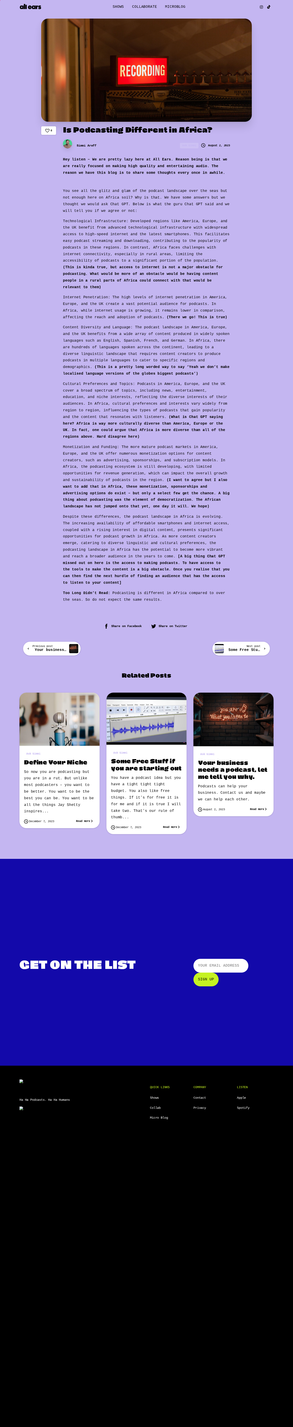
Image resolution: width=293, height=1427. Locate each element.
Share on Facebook (126, 626)
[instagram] (261, 7)
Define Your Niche (55, 763)
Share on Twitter (173, 626)
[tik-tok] (268, 7)
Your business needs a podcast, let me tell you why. (232, 770)
